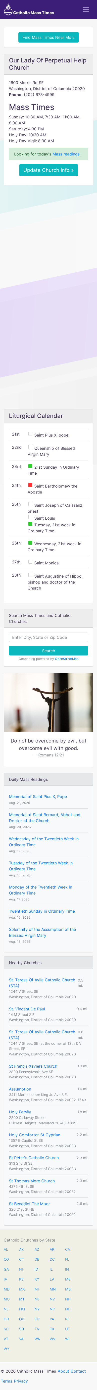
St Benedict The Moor (29, 1203)
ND (67, 1309)
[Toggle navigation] (86, 9)
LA (52, 1279)
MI (37, 1289)
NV (52, 1299)
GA (6, 1269)
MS (67, 1289)
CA (67, 1249)
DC (52, 1259)
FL (67, 1259)
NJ (6, 1309)
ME (67, 1279)
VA (21, 1339)
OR (37, 1319)
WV (52, 1339)
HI (21, 1269)
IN (67, 1269)
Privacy (21, 1381)
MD (6, 1289)
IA (5, 1279)
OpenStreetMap (67, 659)
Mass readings (66, 153)
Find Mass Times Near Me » (49, 37)
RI (66, 1319)
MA (21, 1289)
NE (37, 1299)
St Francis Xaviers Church (33, 1066)
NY (37, 1309)
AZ (37, 1249)
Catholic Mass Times (33, 12)
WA (37, 1339)
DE (37, 1259)
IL (51, 1269)
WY (6, 1349)
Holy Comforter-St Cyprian (34, 1134)
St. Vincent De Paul (27, 1008)
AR (52, 1249)
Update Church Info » (48, 170)
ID (36, 1269)
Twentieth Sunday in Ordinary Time (42, 911)
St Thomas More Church (32, 1180)
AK (21, 1249)
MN (52, 1289)
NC (52, 1309)
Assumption (20, 1089)
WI (67, 1339)
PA (52, 1319)
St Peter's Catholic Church (34, 1157)
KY (37, 1279)
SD (21, 1329)
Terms (6, 1381)
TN (37, 1329)
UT (67, 1329)
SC (6, 1329)
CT (21, 1259)
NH (67, 1299)
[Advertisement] (48, 239)
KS (21, 1279)
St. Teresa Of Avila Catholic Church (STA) (42, 982)
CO (6, 1259)
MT (21, 1299)
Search (48, 650)
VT (6, 1339)
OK (21, 1319)
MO (6, 1299)
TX (52, 1329)
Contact (78, 1371)
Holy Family (20, 1111)
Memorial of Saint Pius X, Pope (38, 796)
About (63, 1371)
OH (6, 1319)
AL (6, 1249)
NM (21, 1309)
